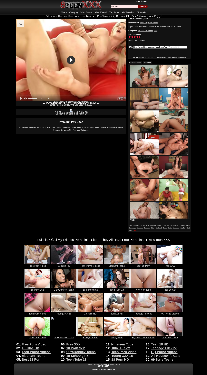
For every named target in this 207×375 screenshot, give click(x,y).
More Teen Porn (37, 337)
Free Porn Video (37, 265)
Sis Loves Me (66, 130)
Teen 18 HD (117, 313)
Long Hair (166, 225)
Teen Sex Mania (35, 127)
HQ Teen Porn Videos (143, 337)
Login (137, 1)
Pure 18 (80, 127)
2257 (153, 57)
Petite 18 (143, 23)
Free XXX (170, 265)
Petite (150, 31)
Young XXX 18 (63, 313)
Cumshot (176, 228)
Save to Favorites (164, 57)
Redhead (159, 228)
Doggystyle (132, 228)
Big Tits (183, 228)
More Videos (153, 23)
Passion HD (112, 127)
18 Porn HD (90, 313)
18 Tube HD (64, 265)
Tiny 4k (103, 127)
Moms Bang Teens (91, 127)
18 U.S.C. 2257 (103, 366)
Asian (165, 228)
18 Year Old (142, 31)
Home (64, 12)
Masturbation (175, 225)
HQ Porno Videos (170, 313)
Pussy (159, 225)
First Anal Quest (49, 127)
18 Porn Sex (37, 289)
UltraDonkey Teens (64, 289)
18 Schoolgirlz (90, 289)
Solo (130, 230)
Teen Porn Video (37, 313)
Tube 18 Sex (169, 289)
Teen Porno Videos (90, 265)
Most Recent (86, 12)
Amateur (147, 228)
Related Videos (135, 63)
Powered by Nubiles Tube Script (103, 369)
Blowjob (136, 225)
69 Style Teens (90, 337)
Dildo (152, 228)
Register (144, 1)
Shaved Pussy (185, 225)
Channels (141, 12)
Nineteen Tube (143, 289)
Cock (188, 228)
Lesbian (140, 228)
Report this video (179, 57)
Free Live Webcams (81, 130)
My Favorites (128, 12)
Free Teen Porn (170, 337)
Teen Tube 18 (117, 289)
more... (136, 230)
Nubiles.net (23, 127)
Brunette (153, 225)
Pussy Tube (117, 337)
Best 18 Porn (143, 265)
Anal (147, 225)
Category (73, 12)
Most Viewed (101, 12)
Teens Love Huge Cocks (66, 127)
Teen (155, 31)
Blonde (142, 225)
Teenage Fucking (143, 313)
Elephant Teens (117, 265)
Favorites (147, 63)
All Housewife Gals (64, 337)
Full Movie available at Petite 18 (71, 114)
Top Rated (114, 12)
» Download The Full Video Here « (71, 103)
